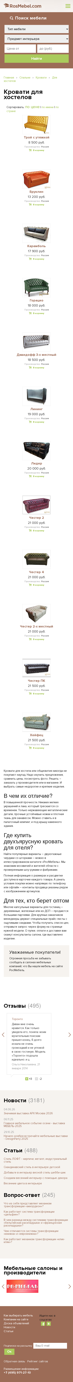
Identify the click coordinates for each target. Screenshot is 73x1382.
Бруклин (36, 191)
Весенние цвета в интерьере (23, 1183)
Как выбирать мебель (18, 1315)
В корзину (38, 150)
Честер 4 (36, 572)
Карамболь (36, 246)
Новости (15, 1100)
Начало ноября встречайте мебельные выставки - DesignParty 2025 (36, 1137)
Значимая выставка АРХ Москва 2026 (28, 1113)
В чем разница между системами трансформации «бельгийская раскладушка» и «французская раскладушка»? (36, 1222)
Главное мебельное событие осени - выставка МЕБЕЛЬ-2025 (34, 1125)
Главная (9, 77)
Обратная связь (14, 1361)
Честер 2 (36, 517)
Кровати (41, 77)
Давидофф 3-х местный (36, 354)
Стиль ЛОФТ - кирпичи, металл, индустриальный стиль (35, 1160)
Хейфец (36, 735)
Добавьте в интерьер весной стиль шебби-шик (35, 1172)
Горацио (36, 300)
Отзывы (15, 1005)
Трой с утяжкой (36, 137)
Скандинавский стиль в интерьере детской (32, 1167)
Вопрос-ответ (22, 1195)
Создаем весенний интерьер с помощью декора (35, 1178)
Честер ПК (36, 680)
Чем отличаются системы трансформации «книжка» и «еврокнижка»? (31, 1232)
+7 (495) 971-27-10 (17, 1373)
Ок (9, 1351)
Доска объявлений (16, 1323)
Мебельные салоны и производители (33, 1270)
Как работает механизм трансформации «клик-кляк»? (34, 1241)
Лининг (36, 409)
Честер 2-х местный (36, 626)
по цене (32, 106)
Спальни (24, 77)
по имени (48, 107)
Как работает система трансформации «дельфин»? (29, 1213)
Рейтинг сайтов (37, 1361)
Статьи (13, 1150)
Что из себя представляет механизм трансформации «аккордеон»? (27, 1205)
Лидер (36, 463)
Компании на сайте (16, 1319)
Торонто (17, 1019)
